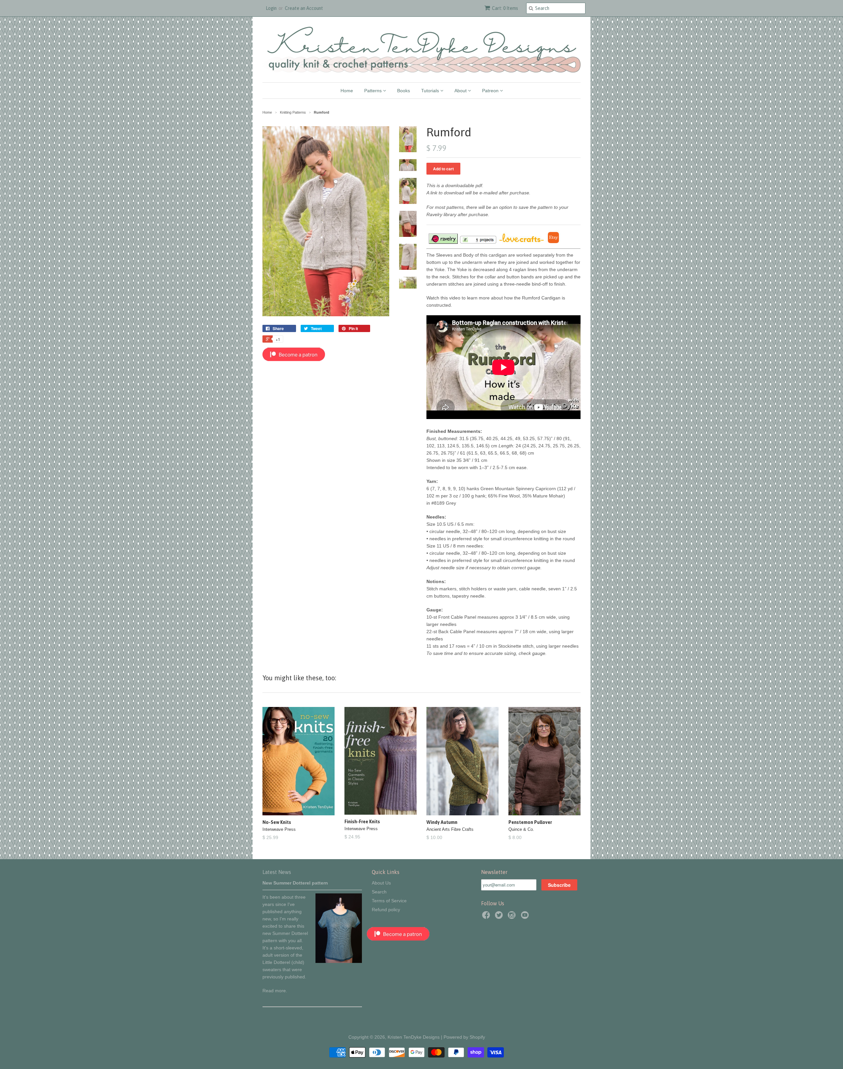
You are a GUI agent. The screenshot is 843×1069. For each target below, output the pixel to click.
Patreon (491, 90)
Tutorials (430, 90)
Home (346, 90)
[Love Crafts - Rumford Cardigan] (521, 242)
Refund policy (386, 909)
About (461, 90)
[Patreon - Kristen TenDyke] (293, 359)
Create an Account (304, 8)
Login (271, 8)
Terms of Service (389, 900)
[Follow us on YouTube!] (526, 917)
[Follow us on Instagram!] (513, 917)
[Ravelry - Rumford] (442, 242)
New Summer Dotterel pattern (295, 883)
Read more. (274, 990)
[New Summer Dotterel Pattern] (338, 961)
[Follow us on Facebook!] (487, 917)
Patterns (373, 90)
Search (379, 891)
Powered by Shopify (464, 1037)
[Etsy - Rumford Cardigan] (553, 242)
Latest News (276, 872)
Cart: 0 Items (505, 8)
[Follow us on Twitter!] (500, 917)
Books (403, 90)
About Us (381, 883)
